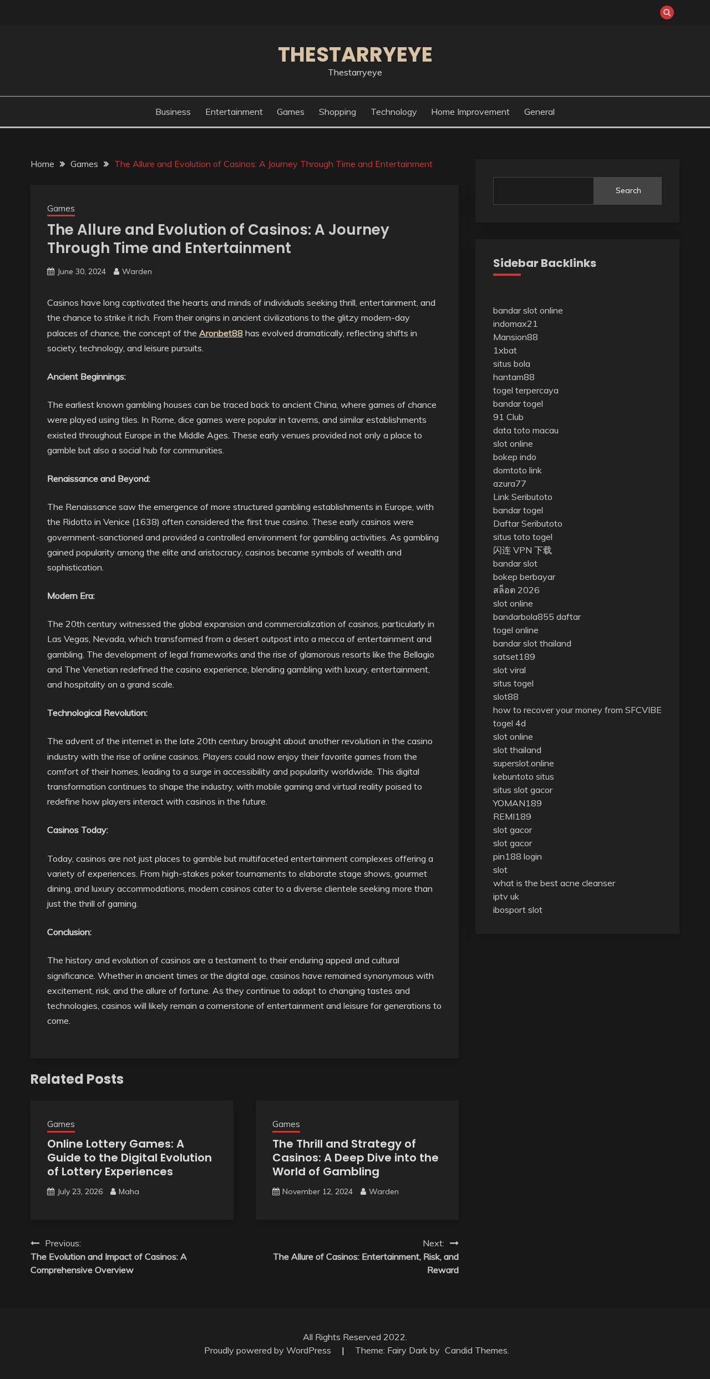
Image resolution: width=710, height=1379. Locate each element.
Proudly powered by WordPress (268, 1350)
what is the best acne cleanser (554, 882)
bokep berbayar (524, 576)
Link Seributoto (522, 496)
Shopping (337, 111)
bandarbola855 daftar (537, 616)
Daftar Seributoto (527, 523)
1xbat (505, 350)
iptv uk (506, 896)
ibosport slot (517, 909)
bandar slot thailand (532, 643)
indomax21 (515, 323)
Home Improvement (470, 111)
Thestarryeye (355, 54)
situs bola (511, 363)
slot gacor (512, 829)
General (539, 111)
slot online (513, 443)
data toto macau (526, 430)
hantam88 (514, 376)
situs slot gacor (522, 789)
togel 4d (509, 723)
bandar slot (515, 563)
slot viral (509, 669)
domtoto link (517, 470)
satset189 (514, 656)
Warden (137, 271)
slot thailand (517, 749)
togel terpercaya (526, 390)
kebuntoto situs (523, 776)
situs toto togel (522, 536)
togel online (516, 629)
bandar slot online (528, 310)
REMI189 (512, 816)
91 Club (508, 416)
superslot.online (523, 763)
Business (173, 111)
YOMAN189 (517, 803)
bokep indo (514, 456)
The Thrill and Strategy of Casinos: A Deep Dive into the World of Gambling (355, 1157)
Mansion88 (515, 336)
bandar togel (518, 403)
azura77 (509, 483)
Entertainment (234, 111)
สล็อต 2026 (516, 589)
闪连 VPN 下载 (522, 549)
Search (628, 190)
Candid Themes (476, 1350)
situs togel (513, 683)
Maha (129, 1191)
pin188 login (517, 856)
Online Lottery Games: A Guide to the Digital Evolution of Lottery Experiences (129, 1157)
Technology (394, 111)
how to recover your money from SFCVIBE (577, 709)
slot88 (506, 696)
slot (500, 869)
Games (291, 111)
